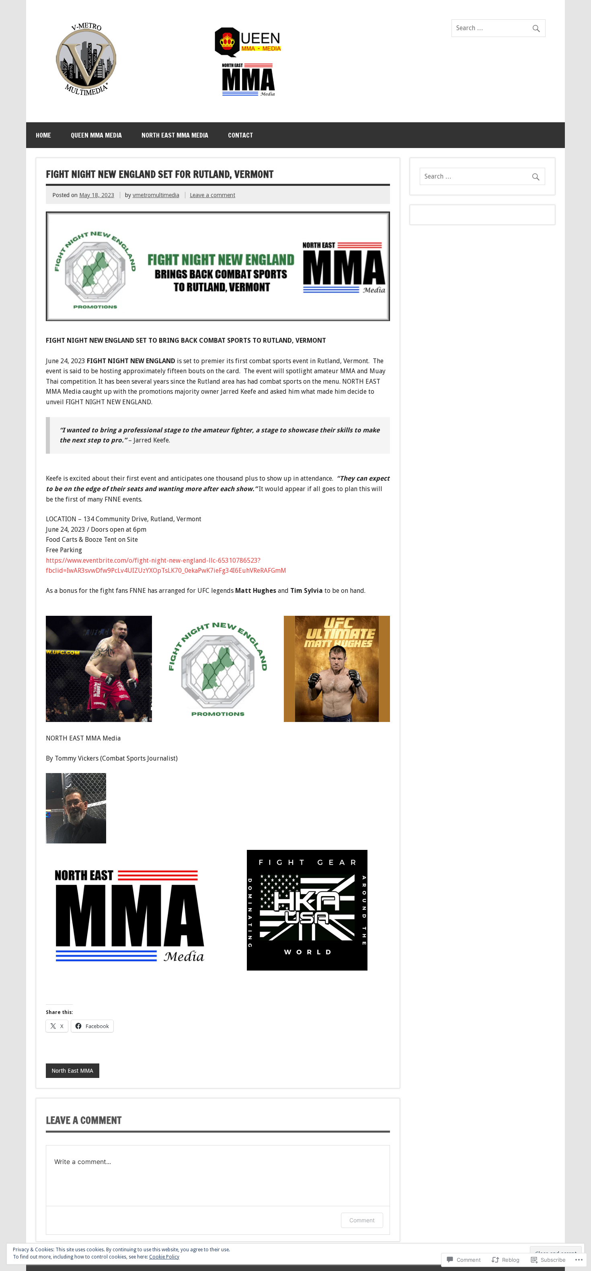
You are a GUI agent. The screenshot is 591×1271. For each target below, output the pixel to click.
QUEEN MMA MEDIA (96, 135)
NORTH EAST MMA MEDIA (175, 135)
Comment (362, 1220)
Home (43, 135)
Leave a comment (212, 195)
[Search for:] (498, 28)
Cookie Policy (164, 1257)
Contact (240, 135)
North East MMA (72, 1070)
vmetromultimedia (156, 195)
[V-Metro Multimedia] (166, 97)
